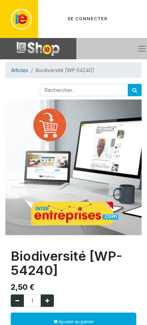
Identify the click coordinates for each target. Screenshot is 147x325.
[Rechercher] (135, 90)
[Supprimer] (17, 300)
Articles (19, 70)
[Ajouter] (47, 300)
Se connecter (87, 18)
